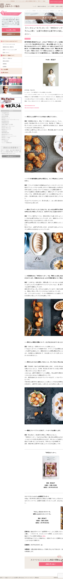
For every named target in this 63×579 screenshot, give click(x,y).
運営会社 (37, 577)
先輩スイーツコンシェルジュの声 (10, 49)
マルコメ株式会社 (5, 114)
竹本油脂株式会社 (5, 112)
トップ (34, 6)
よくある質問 (5, 69)
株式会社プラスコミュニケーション (9, 136)
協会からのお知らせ (42, 6)
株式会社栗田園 (5, 116)
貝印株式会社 (4, 131)
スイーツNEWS (51, 6)
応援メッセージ (6, 52)
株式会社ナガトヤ (5, 139)
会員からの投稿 (59, 6)
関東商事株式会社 (5, 132)
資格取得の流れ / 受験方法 (8, 47)
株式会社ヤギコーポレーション (8, 126)
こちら (43, 536)
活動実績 (4, 63)
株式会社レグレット (6, 117)
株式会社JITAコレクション (7, 134)
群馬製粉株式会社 (5, 122)
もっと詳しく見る (11, 30)
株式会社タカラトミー (6, 129)
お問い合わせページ (11, 156)
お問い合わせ (5, 72)
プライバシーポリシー (29, 577)
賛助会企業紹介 (6, 61)
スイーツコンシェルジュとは (9, 44)
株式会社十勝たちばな (6, 127)
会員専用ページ (11, 34)
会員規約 (4, 66)
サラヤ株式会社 (5, 141)
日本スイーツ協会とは (7, 58)
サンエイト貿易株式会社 (7, 142)
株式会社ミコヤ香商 (6, 137)
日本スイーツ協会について (5, 577)
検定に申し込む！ (51, 564)
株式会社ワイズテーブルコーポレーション (10, 119)
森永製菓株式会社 (5, 121)
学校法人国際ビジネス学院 (7, 124)
